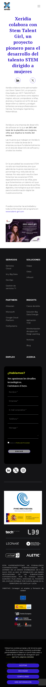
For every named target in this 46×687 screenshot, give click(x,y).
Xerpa (29, 266)
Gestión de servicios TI (11, 287)
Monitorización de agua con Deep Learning (33, 331)
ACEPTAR (23, 665)
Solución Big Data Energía (32, 313)
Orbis (28, 272)
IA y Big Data (12, 274)
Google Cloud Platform (12, 319)
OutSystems (11, 326)
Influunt (29, 277)
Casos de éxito (33, 306)
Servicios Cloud (10, 267)
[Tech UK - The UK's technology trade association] (12, 532)
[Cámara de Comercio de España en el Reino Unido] (33, 544)
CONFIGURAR (23, 677)
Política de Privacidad (23, 443)
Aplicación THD (31, 321)
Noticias (30, 340)
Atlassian (10, 306)
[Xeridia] (7, 6)
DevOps (9, 280)
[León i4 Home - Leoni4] (12, 543)
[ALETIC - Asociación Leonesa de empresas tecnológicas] (33, 555)
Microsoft (10, 312)
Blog (28, 345)
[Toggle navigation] (39, 6)
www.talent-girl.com (15, 212)
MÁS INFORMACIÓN (23, 682)
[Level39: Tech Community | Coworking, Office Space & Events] (33, 532)
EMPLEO (10, 357)
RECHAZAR (23, 671)
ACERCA (30, 357)
